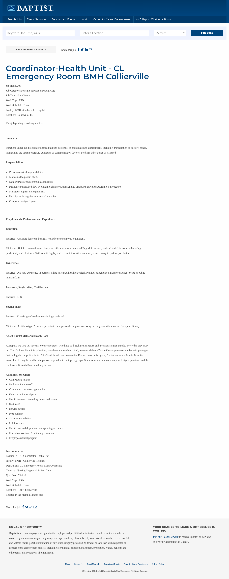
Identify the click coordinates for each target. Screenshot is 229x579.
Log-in (84, 19)
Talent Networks (36, 19)
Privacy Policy (158, 564)
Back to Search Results (31, 49)
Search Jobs (15, 19)
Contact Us (78, 564)
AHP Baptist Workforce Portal (153, 19)
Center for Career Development (112, 19)
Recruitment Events (63, 19)
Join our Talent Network (166, 536)
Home (67, 564)
